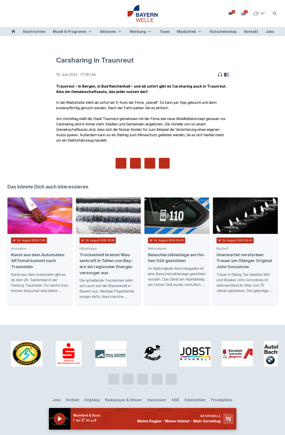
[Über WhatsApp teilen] (149, 163)
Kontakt (251, 31)
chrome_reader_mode (226, 74)
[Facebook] (29, 13)
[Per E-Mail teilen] (164, 163)
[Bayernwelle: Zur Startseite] (142, 14)
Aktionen (108, 31)
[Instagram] (38, 13)
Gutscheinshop (223, 31)
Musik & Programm (69, 31)
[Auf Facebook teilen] (121, 163)
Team (165, 31)
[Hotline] (11, 13)
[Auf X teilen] (135, 163)
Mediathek (186, 31)
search (275, 13)
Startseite (13, 31)
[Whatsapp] (20, 13)
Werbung (138, 31)
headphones (220, 74)
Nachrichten (34, 31)
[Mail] (47, 13)
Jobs (269, 31)
